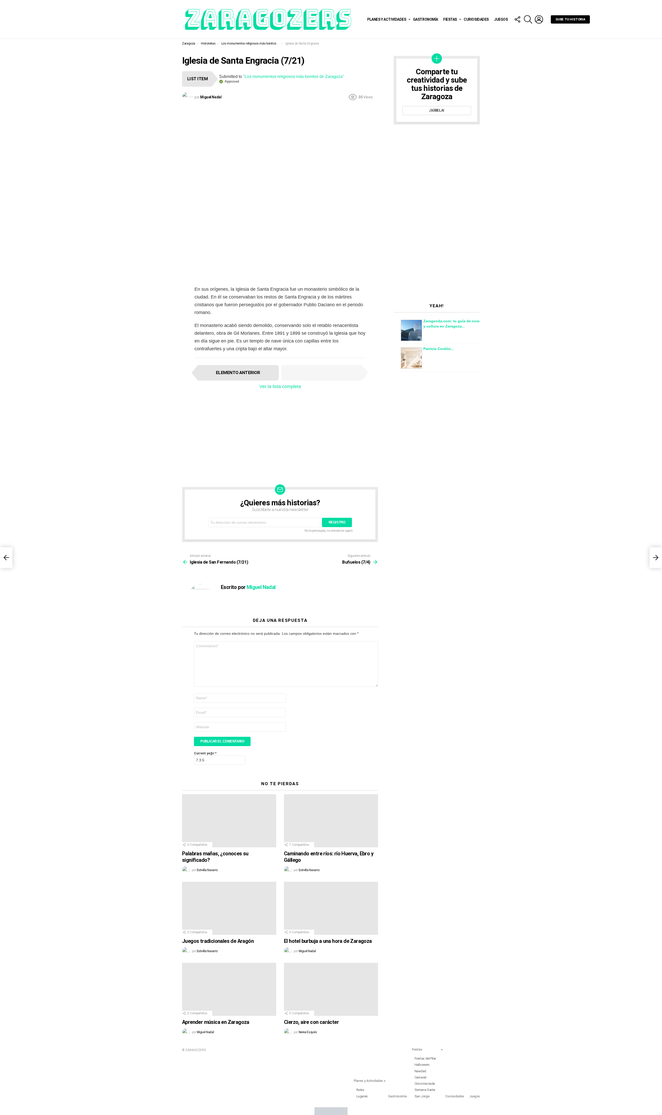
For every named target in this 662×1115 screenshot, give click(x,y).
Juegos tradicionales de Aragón (218, 941)
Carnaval (420, 1077)
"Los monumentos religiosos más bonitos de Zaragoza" (293, 76)
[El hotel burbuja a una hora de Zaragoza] (331, 908)
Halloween (422, 1065)
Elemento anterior (238, 372)
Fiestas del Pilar (425, 1058)
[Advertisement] (280, 142)
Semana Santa (425, 1090)
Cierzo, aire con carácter (311, 1022)
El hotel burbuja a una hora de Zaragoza (328, 941)
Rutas (360, 1090)
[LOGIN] (539, 19)
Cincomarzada (425, 1083)
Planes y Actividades (386, 19)
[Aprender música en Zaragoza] (229, 989)
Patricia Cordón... (438, 349)
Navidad (420, 1071)
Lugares (362, 1096)
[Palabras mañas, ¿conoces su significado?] (229, 820)
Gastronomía (425, 19)
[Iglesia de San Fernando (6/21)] (6, 557)
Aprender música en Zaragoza (215, 1022)
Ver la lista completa (280, 386)
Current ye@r (205, 753)
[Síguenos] (517, 19)
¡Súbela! (436, 110)
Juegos (501, 19)
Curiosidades (476, 19)
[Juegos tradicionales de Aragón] (229, 908)
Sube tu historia (570, 19)
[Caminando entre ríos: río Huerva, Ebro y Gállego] (331, 820)
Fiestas (450, 19)
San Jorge (422, 1096)
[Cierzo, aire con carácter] (331, 989)
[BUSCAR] (528, 19)
